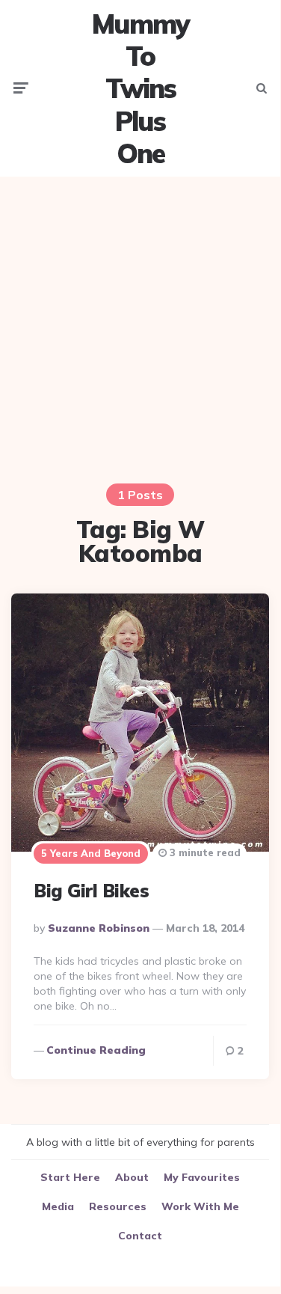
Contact (140, 1235)
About (132, 1177)
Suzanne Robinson (98, 928)
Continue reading (96, 1050)
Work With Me (200, 1206)
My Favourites (202, 1177)
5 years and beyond (90, 853)
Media (58, 1206)
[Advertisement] (140, 328)
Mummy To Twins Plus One (140, 88)
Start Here (70, 1177)
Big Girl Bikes (91, 890)
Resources (117, 1206)
